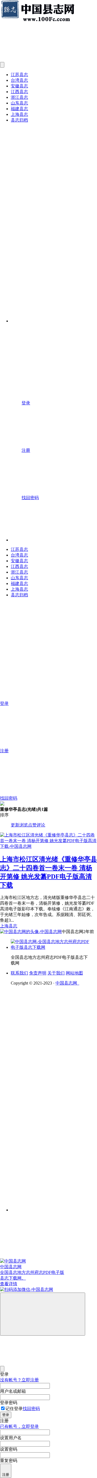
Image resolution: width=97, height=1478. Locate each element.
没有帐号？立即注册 (19, 1380)
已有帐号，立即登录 (19, 1426)
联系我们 (19, 973)
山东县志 (19, 103)
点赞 (32, 825)
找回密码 (31, 1408)
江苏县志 (19, 74)
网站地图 (74, 973)
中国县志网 (67, 983)
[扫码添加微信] (48, 1290)
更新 (15, 825)
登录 (5, 1415)
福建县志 (19, 108)
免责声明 (37, 973)
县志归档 (19, 120)
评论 (41, 825)
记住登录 (14, 1408)
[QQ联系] (54, 1075)
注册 (5, 1475)
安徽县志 (19, 86)
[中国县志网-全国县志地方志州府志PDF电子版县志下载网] (51, 947)
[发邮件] (54, 1205)
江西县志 (19, 91)
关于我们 (56, 973)
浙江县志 (19, 97)
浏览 (23, 825)
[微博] (51, 1117)
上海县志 (19, 114)
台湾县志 (19, 80)
